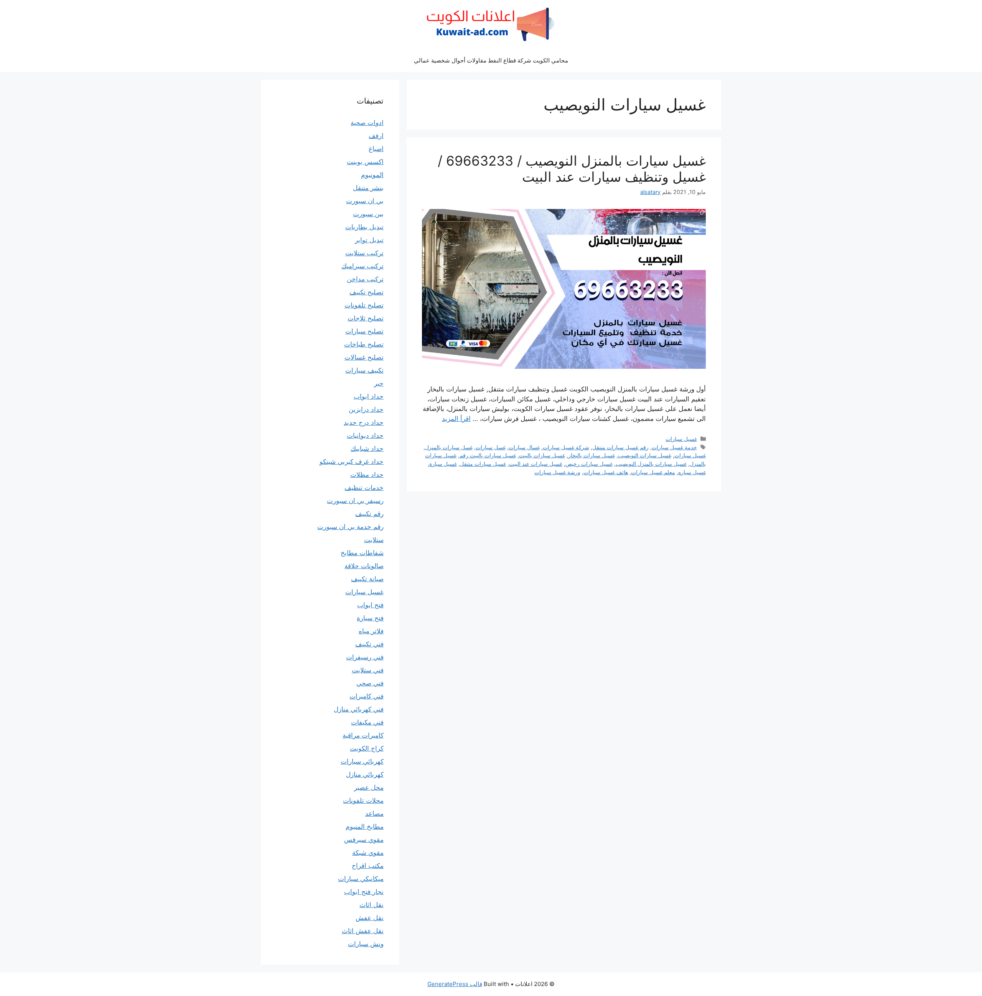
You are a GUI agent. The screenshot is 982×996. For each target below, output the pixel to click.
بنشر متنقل (368, 188)
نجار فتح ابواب (364, 892)
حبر (379, 383)
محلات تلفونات (363, 800)
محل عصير (369, 787)
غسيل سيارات (681, 439)
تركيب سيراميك (362, 266)
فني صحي (370, 683)
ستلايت (374, 540)
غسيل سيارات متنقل (483, 463)
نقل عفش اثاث (363, 931)
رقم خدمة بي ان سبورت (350, 527)
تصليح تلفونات (364, 305)
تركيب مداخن (365, 279)
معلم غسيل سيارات (653, 472)
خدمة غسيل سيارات (674, 447)
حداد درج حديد (364, 422)
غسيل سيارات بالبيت (542, 455)
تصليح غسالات (364, 357)
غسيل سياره (692, 472)
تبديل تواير (369, 240)
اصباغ (376, 149)
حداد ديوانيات (365, 435)
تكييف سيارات (364, 370)
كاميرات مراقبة (363, 735)
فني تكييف (369, 644)
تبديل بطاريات (364, 227)
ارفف (376, 136)
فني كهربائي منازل (359, 709)
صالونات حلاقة (364, 566)
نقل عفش (370, 918)
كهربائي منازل (365, 774)
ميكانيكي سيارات (361, 879)
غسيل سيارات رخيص (589, 463)
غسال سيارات (524, 447)
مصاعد (374, 813)
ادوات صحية (367, 123)
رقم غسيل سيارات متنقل (620, 447)
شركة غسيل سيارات (566, 447)
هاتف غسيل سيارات (605, 472)
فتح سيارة (370, 618)
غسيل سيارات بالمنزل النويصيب (651, 463)
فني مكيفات (367, 722)
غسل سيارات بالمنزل (449, 447)
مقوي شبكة (368, 852)
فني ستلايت (368, 670)
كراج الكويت (367, 748)
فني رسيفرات (365, 657)
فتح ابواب (370, 605)
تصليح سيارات (364, 331)
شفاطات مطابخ (362, 553)
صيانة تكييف (367, 579)
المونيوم (372, 175)
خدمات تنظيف (364, 487)
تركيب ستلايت (364, 253)
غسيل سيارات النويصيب (644, 455)
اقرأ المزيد (456, 418)
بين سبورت (368, 214)
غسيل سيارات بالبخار (591, 455)
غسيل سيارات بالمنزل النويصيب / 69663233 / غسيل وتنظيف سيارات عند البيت (572, 169)
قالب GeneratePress (454, 984)
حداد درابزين (366, 409)
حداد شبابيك (367, 448)
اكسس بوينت (365, 162)
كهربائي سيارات (362, 761)
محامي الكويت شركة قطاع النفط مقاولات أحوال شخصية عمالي (491, 60)
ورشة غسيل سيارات (557, 472)
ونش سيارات (366, 944)
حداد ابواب (369, 396)
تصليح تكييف (366, 292)
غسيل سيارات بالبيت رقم (488, 455)
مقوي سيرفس (364, 839)
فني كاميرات (366, 696)
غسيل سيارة (443, 463)
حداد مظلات (367, 474)
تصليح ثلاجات (366, 318)
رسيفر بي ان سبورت (355, 501)
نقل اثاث (371, 905)
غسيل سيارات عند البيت (535, 463)
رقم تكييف (369, 514)
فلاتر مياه (371, 631)
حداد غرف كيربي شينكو (352, 461)
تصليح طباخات (364, 344)
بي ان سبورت (365, 201)
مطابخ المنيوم (365, 826)
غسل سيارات (491, 447)
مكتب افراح (368, 865)
